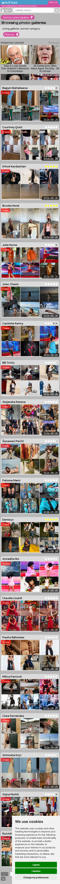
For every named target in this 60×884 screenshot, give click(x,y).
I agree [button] (36, 864)
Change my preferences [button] (36, 877)
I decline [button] (36, 871)
